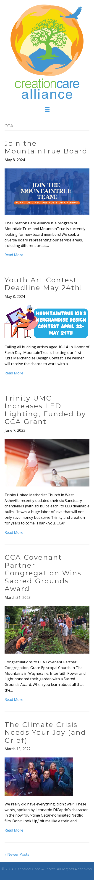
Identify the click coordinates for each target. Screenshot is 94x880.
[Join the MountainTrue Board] (47, 191)
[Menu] (47, 109)
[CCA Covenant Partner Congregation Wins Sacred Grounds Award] (47, 629)
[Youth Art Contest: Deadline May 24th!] (47, 321)
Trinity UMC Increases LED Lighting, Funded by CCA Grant (45, 410)
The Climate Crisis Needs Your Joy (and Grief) (45, 732)
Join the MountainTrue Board (46, 147)
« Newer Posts (17, 854)
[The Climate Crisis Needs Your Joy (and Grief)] (39, 776)
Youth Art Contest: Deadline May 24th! (43, 284)
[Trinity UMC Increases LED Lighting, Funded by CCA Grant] (47, 462)
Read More (14, 254)
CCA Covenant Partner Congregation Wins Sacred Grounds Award (43, 573)
